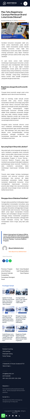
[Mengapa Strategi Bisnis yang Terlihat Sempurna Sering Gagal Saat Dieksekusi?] (22, 313)
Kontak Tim (6, 397)
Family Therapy (7, 356)
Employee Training (8, 353)
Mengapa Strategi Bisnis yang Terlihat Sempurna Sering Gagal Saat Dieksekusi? (21, 319)
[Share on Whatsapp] (10, 260)
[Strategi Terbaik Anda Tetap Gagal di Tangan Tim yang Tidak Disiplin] (22, 295)
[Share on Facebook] (3, 260)
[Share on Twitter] (7, 260)
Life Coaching (6, 351)
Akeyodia (17, 411)
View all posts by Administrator (17, 251)
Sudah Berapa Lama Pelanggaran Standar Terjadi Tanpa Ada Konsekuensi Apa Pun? (8, 337)
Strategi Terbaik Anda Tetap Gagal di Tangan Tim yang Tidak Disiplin (21, 300)
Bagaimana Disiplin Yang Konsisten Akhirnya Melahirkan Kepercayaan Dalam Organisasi (21, 337)
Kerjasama (5, 386)
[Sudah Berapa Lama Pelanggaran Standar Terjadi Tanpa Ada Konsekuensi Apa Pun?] (8, 331)
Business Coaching (8, 349)
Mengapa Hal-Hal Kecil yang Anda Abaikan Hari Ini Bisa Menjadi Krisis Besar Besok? (8, 319)
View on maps (6, 366)
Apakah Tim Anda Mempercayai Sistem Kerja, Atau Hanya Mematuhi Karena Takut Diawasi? (8, 301)
